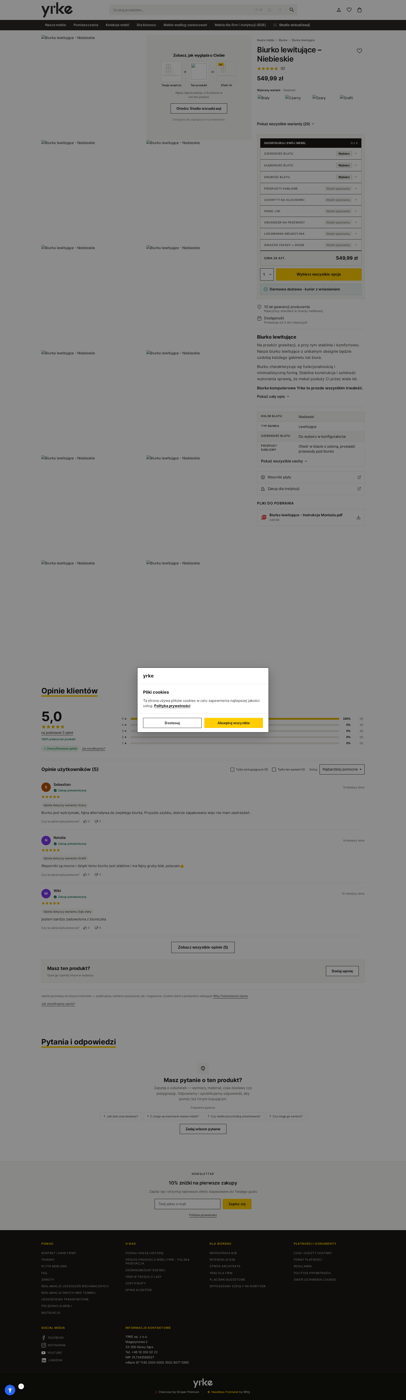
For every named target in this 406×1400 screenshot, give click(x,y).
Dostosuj (172, 723)
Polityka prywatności (172, 706)
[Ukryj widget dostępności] (21, 1386)
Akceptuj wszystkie (234, 723)
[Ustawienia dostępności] (10, 1390)
